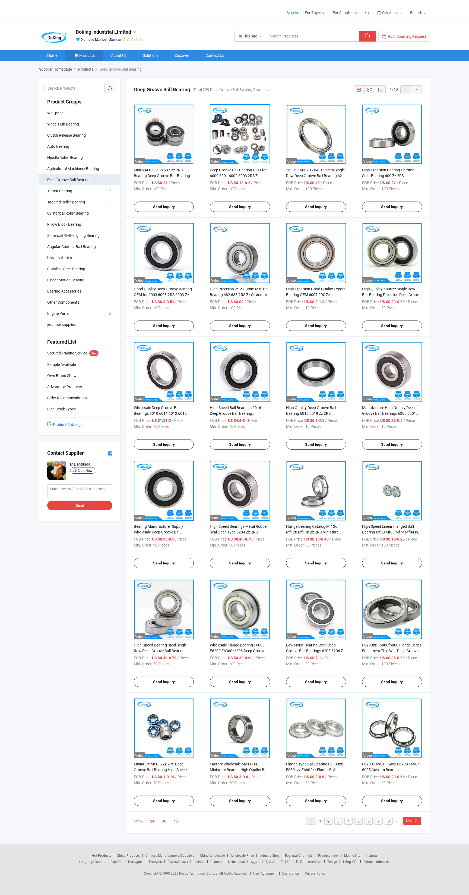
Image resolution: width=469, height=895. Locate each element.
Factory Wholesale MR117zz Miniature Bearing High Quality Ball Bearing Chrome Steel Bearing (239, 769)
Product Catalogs (68, 424)
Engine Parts (58, 313)
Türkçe (332, 861)
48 (175, 821)
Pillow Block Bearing (64, 224)
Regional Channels (298, 855)
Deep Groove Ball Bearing (68, 179)
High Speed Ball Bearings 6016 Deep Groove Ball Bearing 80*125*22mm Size (235, 413)
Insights (372, 855)
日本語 (285, 861)
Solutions (151, 55)
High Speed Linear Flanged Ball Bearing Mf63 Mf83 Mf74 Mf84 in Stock (390, 532)
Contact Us (214, 55)
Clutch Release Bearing (66, 135)
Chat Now (85, 470)
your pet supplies (61, 324)
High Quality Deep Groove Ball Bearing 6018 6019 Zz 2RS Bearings (311, 413)
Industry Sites (269, 855)
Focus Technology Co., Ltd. (199, 873)
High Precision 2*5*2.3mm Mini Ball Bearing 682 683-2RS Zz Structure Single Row (239, 294)
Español (116, 861)
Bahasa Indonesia (376, 861)
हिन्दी (299, 861)
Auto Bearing (58, 146)
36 (164, 821)
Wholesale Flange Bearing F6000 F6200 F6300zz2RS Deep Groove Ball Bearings (237, 650)
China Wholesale (212, 855)
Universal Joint (59, 257)
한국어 (270, 861)
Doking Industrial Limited (103, 32)
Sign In (292, 12)
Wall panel (55, 112)
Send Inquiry (164, 207)
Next (410, 820)
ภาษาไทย (315, 861)
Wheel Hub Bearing (63, 124)
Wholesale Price (242, 855)
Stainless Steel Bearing (66, 268)
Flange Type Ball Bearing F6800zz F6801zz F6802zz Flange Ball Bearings (314, 769)
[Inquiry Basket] (367, 12)
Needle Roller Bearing (65, 157)
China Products (128, 855)
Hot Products (101, 855)
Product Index (328, 855)
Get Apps (389, 12)
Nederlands (236, 861)
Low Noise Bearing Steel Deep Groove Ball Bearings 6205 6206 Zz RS (315, 650)
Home (52, 55)
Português (135, 861)
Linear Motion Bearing (65, 279)
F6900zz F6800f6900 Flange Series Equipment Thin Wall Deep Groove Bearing (392, 650)
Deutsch (216, 861)
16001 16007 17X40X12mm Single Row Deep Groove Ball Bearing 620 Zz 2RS (315, 175)
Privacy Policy (315, 873)
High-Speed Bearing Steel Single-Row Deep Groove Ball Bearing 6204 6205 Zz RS (161, 650)
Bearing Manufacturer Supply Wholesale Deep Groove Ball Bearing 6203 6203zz (158, 532)
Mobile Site (352, 855)
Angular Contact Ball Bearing (71, 246)
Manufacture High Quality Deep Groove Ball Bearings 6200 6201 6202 (389, 413)
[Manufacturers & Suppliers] (74, 10)
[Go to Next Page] (416, 90)
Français (155, 861)
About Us (118, 55)
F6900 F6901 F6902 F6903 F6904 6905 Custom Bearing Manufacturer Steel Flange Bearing (391, 769)
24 (152, 821)
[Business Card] (110, 453)
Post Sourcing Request (407, 36)
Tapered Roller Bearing (66, 202)
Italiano (199, 861)
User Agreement (265, 873)
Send (80, 505)
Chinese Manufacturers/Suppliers (169, 855)
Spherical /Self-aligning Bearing (73, 235)
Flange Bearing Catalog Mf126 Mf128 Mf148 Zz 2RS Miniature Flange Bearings (312, 532)
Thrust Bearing (59, 190)
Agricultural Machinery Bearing (73, 168)
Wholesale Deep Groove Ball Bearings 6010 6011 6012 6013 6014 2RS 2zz (160, 413)
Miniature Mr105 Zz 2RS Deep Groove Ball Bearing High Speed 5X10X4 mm (160, 769)
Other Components (63, 302)
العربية (255, 861)
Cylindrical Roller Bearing (68, 213)
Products (87, 55)
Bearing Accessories (64, 291)
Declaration (290, 873)
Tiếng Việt (350, 861)
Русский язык (177, 861)
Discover (182, 55)
